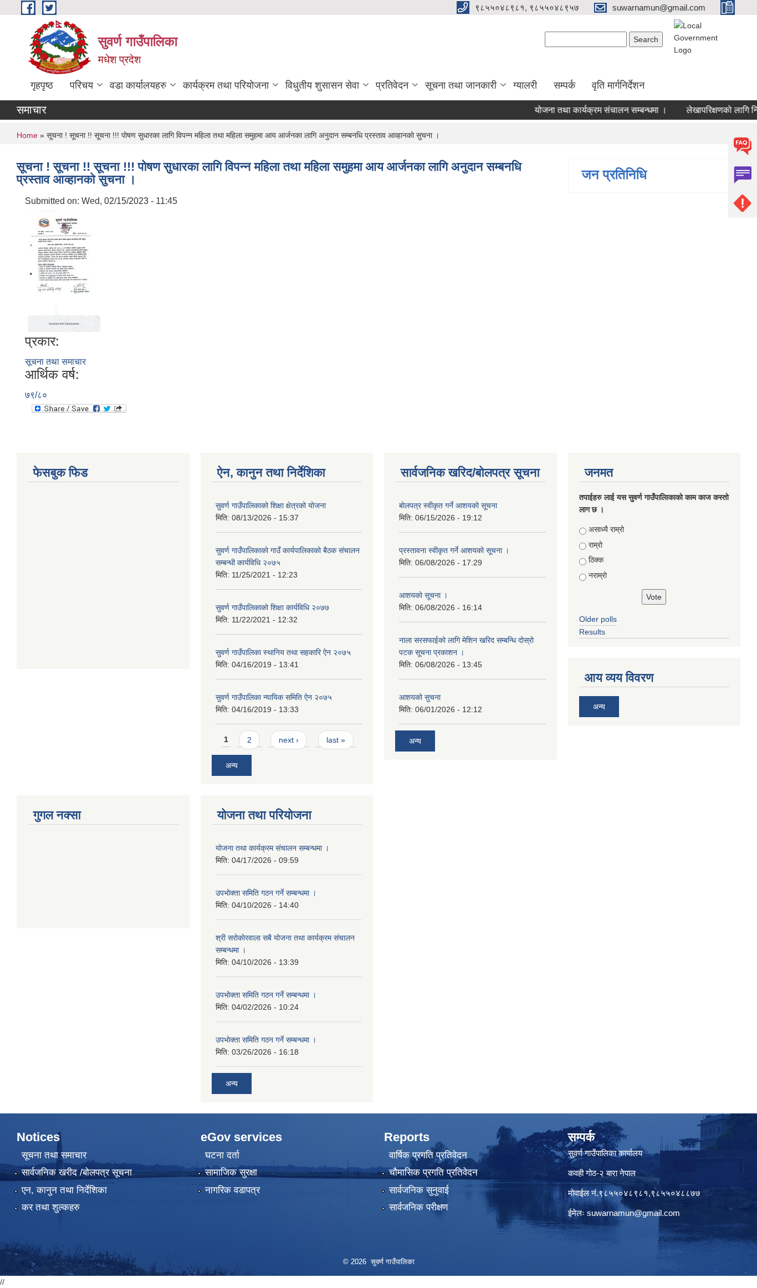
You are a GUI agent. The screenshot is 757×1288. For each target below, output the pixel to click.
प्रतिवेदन (392, 85)
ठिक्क (596, 559)
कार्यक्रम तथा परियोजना (226, 85)
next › (289, 739)
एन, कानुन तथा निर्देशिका (64, 1190)
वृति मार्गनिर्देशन (618, 85)
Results (592, 631)
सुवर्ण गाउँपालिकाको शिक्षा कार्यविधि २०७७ (272, 607)
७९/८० (36, 395)
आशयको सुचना (420, 697)
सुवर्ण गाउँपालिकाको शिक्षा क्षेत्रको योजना (271, 505)
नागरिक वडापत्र (232, 1190)
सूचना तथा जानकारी (461, 85)
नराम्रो (598, 575)
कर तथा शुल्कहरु (51, 1207)
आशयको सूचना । (423, 595)
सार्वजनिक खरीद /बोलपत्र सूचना (77, 1172)
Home (27, 135)
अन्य (232, 765)
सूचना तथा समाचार (55, 361)
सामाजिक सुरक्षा (231, 1172)
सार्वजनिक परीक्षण (418, 1207)
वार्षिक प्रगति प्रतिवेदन (428, 1155)
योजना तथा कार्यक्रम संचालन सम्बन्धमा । (584, 110)
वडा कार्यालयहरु (138, 85)
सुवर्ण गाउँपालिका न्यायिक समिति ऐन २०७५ (274, 697)
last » (335, 739)
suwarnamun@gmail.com (633, 1213)
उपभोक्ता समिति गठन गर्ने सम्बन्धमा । (266, 892)
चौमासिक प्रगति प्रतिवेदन (433, 1172)
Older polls (598, 619)
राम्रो (595, 544)
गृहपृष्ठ (41, 85)
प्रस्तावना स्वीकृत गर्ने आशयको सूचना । (454, 550)
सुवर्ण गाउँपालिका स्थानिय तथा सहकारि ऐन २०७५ (283, 652)
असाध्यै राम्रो (606, 529)
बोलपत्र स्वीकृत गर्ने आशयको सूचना (448, 505)
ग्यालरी (525, 85)
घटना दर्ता (222, 1155)
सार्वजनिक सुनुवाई (419, 1190)
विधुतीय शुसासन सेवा (322, 85)
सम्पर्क (564, 85)
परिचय (81, 85)
